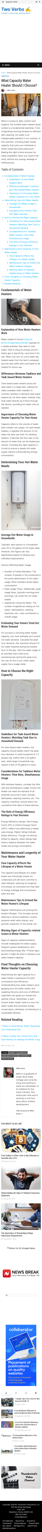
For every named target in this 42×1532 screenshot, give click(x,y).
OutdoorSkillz (34, 1523)
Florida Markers (20, 1523)
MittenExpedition (9, 1528)
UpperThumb (32, 1526)
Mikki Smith (11, 90)
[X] (39, 1)
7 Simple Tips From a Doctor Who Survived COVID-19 (27, 1400)
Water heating (7, 1059)
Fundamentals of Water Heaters (19, 176)
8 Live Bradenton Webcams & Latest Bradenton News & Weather (27, 1412)
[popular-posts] (6, 1393)
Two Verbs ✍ (16, 9)
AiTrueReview (8, 1521)
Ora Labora (7, 1526)
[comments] (26, 1393)
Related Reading (12, 283)
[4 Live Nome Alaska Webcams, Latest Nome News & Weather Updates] (7, 1446)
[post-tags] (36, 1393)
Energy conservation (18, 1052)
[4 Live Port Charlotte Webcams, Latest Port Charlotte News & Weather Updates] (7, 1423)
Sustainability (24, 1055)
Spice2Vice (19, 1521)
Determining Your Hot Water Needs (21, 200)
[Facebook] (36, 1)
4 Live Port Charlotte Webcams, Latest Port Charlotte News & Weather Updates (26, 1424)
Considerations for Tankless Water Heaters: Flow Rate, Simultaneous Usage (22, 235)
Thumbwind (7, 1523)
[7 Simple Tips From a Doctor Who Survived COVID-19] (7, 1399)
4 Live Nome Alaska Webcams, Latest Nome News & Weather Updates (25, 1448)
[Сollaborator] (21, 1355)
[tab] (6, 1393)
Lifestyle (5, 76)
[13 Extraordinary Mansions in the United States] (6, 1436)
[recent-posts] (16, 1393)
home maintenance (9, 1055)
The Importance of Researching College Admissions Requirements (17, 1234)
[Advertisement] (21, 40)
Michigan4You (19, 1526)
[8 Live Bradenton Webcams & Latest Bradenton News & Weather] (7, 1411)
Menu (7, 65)
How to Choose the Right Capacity (21, 217)
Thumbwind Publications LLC (28, 1505)
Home (3, 73)
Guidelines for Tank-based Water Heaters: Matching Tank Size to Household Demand (25, 224)
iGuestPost (31, 1521)
